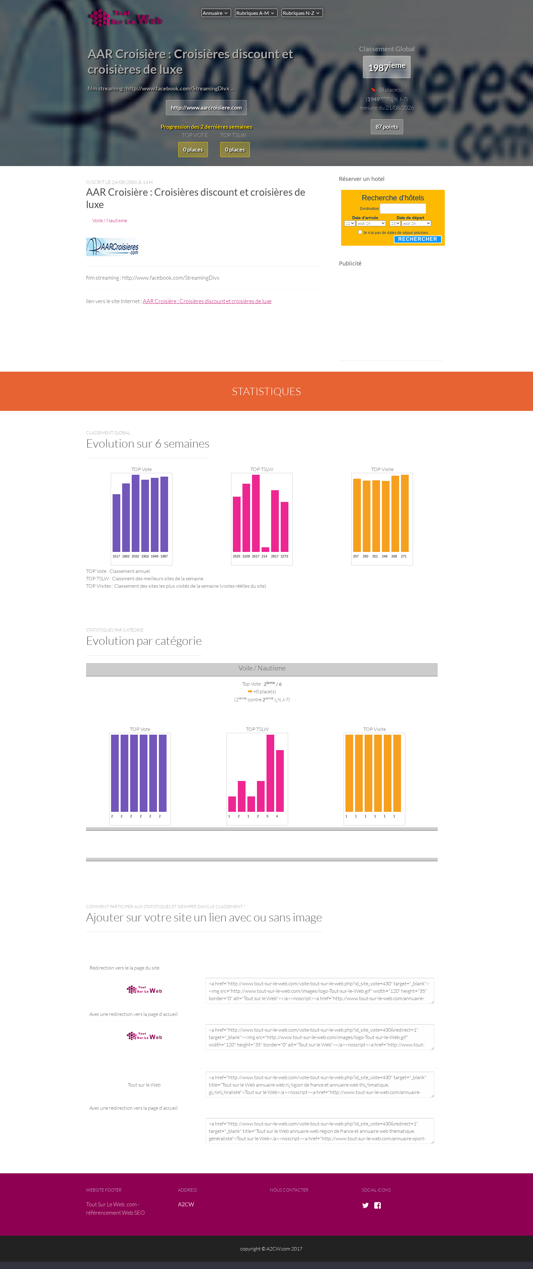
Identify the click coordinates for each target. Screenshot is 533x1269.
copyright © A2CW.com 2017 (271, 1248)
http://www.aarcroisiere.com (206, 107)
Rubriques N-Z (298, 13)
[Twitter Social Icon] (367, 1205)
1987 (387, 66)
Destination (369, 209)
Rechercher (417, 239)
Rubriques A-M (252, 13)
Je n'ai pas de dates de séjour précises (395, 233)
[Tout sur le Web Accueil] (127, 17)
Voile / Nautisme (109, 220)
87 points (387, 126)
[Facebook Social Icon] (379, 1205)
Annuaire (212, 13)
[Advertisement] (391, 317)
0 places (193, 149)
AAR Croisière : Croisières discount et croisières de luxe (207, 301)
